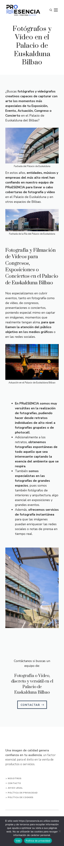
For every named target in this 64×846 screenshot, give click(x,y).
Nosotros (15, 778)
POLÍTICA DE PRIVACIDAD (23, 792)
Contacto (14, 783)
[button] (51, 10)
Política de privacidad (38, 840)
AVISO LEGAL (15, 788)
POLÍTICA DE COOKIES (20, 797)
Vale (18, 840)
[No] (59, 831)
